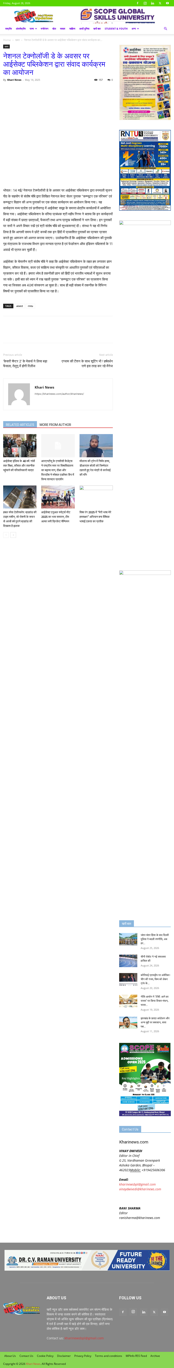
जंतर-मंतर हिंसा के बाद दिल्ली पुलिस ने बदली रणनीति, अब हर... (155, 939)
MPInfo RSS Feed (136, 1356)
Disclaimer (64, 1356)
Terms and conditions (108, 1356)
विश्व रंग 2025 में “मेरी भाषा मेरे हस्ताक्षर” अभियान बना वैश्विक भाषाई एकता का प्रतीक (95, 517)
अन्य (134, 28)
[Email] (49, 90)
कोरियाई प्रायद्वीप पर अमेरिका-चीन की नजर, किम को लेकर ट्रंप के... (156, 979)
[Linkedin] (152, 3)
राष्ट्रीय (8, 28)
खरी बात (97, 28)
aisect (19, 306)
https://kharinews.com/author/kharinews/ (59, 393)
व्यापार (62, 28)
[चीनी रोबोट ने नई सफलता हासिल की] (128, 961)
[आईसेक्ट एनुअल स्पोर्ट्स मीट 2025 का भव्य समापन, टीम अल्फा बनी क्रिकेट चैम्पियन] (58, 497)
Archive (155, 1356)
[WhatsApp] (28, 90)
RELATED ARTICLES (20, 425)
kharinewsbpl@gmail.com (137, 1184)
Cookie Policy (45, 1356)
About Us (10, 1356)
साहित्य (72, 28)
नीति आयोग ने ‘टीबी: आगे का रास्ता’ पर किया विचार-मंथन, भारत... (155, 1000)
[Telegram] (39, 90)
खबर (17, 40)
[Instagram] (145, 3)
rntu (30, 306)
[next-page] (13, 535)
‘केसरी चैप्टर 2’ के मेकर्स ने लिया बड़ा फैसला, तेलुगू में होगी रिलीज (25, 363)
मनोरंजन (44, 28)
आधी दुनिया (84, 28)
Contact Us (26, 1356)
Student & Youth (116, 28)
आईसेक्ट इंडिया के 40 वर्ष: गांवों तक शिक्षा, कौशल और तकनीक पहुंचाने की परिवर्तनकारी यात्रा (19, 465)
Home (7, 40)
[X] (160, 3)
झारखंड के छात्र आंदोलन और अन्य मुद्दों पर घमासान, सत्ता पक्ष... (155, 1022)
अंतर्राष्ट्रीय (21, 28)
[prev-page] (6, 535)
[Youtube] (167, 3)
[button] (165, 29)
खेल (54, 28)
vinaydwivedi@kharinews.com (140, 1189)
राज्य (32, 28)
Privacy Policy (82, 1356)
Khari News (14, 79)
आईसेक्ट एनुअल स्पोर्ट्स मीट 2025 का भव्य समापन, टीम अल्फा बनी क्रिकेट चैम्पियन (55, 517)
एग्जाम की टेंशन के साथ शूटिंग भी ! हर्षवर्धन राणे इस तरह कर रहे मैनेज (87, 363)
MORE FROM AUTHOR (55, 425)
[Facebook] (137, 3)
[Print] (59, 90)
